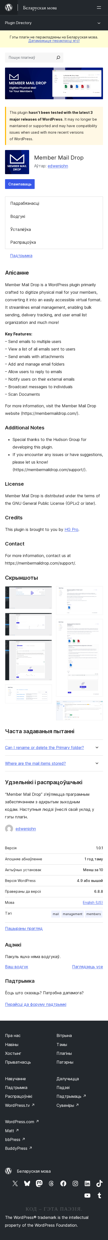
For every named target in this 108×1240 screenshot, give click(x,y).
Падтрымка (21, 255)
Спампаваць (19, 184)
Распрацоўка (23, 242)
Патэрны (65, 1062)
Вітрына (64, 1035)
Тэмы (62, 1044)
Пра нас (13, 1035)
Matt (12, 1130)
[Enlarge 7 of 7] (96, 707)
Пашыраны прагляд (24, 928)
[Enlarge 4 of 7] (45, 691)
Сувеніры (68, 1105)
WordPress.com (22, 1121)
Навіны (11, 1044)
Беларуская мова (34, 1171)
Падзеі (63, 1087)
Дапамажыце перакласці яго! (54, 40)
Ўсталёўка (20, 229)
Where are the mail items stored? (35, 763)
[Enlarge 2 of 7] (45, 619)
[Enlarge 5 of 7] (96, 593)
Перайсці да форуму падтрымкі (35, 1004)
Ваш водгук (16, 966)
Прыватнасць (18, 1062)
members (93, 914)
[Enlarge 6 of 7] (96, 625)
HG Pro (71, 529)
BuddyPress (18, 1148)
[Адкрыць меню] (100, 7)
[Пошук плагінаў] (58, 58)
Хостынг (13, 1053)
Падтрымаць (71, 1096)
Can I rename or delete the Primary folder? (44, 747)
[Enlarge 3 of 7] (45, 646)
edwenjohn (58, 165)
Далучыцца (68, 1078)
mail (56, 914)
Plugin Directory (18, 23)
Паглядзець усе (87, 966)
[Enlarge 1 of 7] (45, 593)
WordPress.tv (20, 1105)
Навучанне (15, 1078)
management (72, 914)
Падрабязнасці (24, 203)
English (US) (93, 902)
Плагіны (64, 1053)
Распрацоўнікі (18, 1096)
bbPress (15, 1139)
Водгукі (17, 216)
